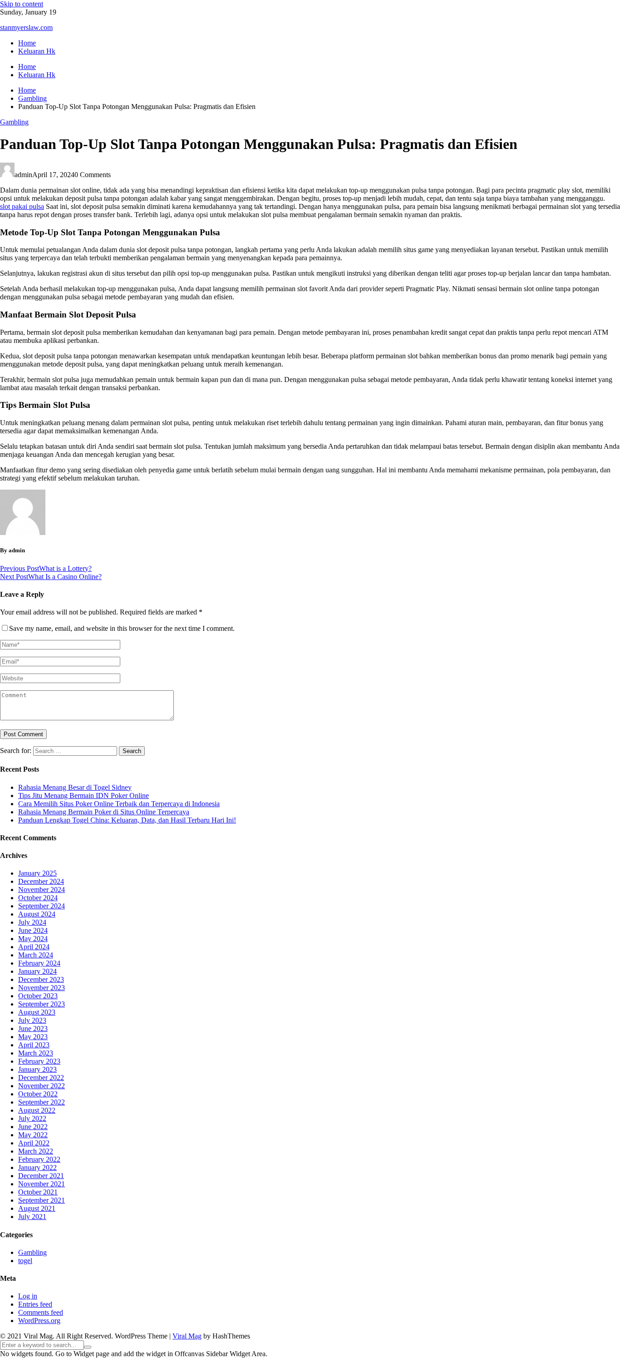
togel (25, 1260)
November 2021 (41, 1184)
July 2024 (32, 922)
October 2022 (38, 1094)
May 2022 (33, 1135)
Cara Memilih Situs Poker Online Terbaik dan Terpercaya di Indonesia (119, 804)
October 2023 (38, 996)
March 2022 (35, 1151)
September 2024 (41, 906)
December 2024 (41, 881)
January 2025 (37, 873)
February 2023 (39, 1061)
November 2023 (41, 987)
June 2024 (33, 930)
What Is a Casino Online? (51, 576)
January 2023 (37, 1069)
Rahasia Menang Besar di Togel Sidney (75, 787)
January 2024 (37, 971)
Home (27, 43)
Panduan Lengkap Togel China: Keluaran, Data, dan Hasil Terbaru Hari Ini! (127, 820)
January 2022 (37, 1167)
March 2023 (35, 1053)
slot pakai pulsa (22, 206)
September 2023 (41, 1004)
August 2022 (36, 1110)
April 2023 (33, 1045)
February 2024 (39, 963)
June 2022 (33, 1126)
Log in (27, 1296)
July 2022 (32, 1118)
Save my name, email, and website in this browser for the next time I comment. (122, 628)
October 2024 (38, 898)
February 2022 (39, 1159)
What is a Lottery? (46, 568)
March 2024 (35, 955)
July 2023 (32, 1020)
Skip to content (21, 4)
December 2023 (41, 979)
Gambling (14, 122)
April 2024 (33, 947)
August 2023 (36, 1012)
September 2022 (41, 1102)
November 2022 (41, 1086)
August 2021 (36, 1208)
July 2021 (32, 1216)
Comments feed (40, 1312)
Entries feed (35, 1304)
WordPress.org (39, 1320)
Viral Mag (187, 1336)
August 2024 (36, 914)
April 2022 (33, 1143)
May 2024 (33, 938)
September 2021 (41, 1200)
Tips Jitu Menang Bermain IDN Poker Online (83, 795)
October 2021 (38, 1192)
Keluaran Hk (36, 51)
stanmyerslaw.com (26, 27)
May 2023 (33, 1037)
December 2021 (41, 1176)
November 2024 (41, 889)
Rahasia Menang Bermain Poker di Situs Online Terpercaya (103, 812)
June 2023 (33, 1028)
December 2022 (41, 1077)
